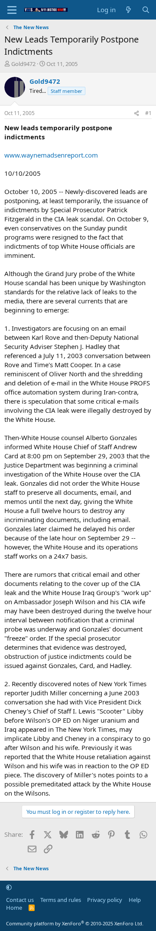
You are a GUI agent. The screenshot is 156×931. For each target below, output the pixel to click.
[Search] (145, 10)
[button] (8, 887)
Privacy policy (104, 900)
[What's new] (128, 10)
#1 (148, 113)
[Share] (136, 113)
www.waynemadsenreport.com (51, 155)
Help (135, 900)
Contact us (20, 900)
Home (14, 907)
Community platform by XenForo (74, 923)
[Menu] (12, 10)
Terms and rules (60, 900)
